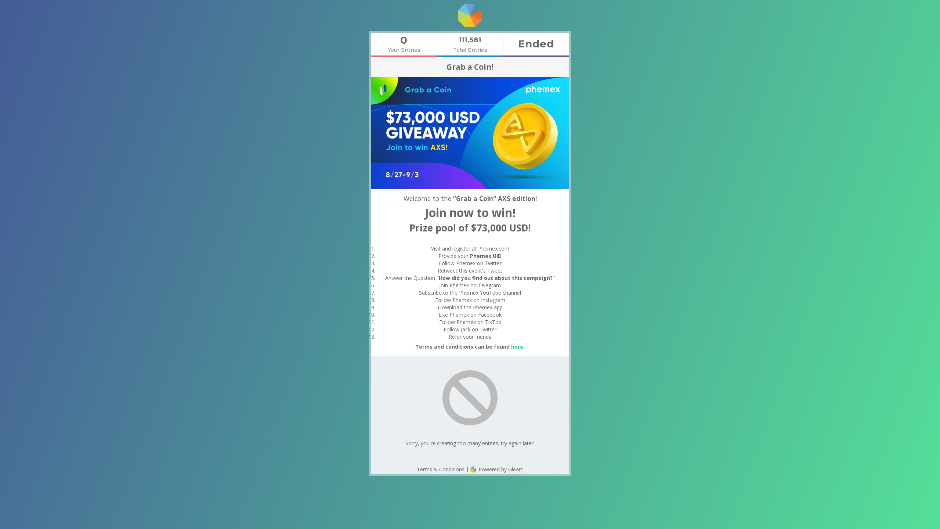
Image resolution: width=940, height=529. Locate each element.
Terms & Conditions (440, 469)
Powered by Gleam (500, 469)
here (517, 346)
